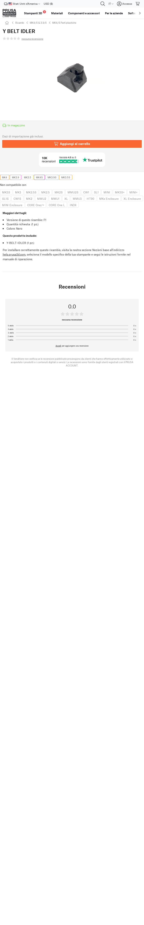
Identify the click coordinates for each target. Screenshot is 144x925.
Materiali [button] (57, 13)
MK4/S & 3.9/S (38, 22)
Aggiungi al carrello (75, 143)
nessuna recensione (32, 38)
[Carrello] (138, 4)
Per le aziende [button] (114, 13)
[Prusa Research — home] (9, 13)
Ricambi (19, 22)
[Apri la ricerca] (102, 4)
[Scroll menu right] (140, 13)
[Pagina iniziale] (7, 22)
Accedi (58, 345)
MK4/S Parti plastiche (64, 22)
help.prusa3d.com (14, 254)
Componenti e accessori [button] (84, 13)
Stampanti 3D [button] (34, 13)
